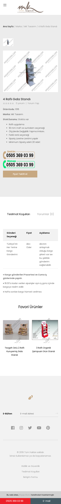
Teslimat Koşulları (18, 214)
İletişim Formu (30, 477)
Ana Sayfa (8, 26)
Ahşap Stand (25, 495)
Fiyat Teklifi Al (20, 174)
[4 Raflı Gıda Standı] (30, 71)
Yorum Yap (33, 103)
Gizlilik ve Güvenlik (30, 466)
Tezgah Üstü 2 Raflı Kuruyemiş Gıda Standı (14, 351)
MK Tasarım (30, 26)
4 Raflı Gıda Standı (47, 26)
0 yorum (20, 103)
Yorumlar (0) (45, 214)
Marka (19, 26)
